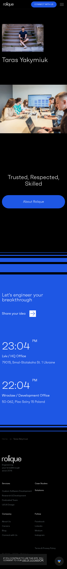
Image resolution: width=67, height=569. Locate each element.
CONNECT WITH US (43, 4)
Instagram (40, 535)
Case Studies (41, 483)
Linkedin (38, 526)
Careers (6, 526)
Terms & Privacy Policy (45, 548)
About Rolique (33, 201)
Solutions (39, 490)
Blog (4, 531)
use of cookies (30, 560)
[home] (8, 4)
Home (4, 439)
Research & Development (14, 496)
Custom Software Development (17, 491)
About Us (6, 522)
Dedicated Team (10, 500)
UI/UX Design (8, 505)
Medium (38, 531)
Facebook (39, 522)
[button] (60, 4)
